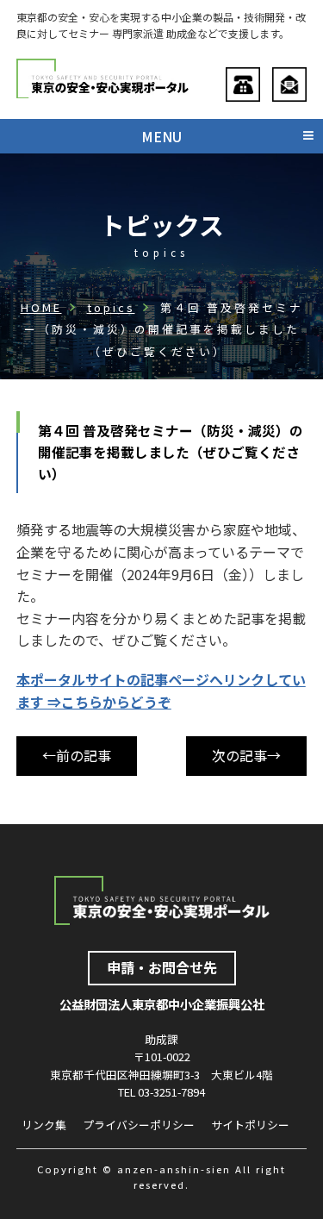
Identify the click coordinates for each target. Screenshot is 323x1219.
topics (111, 307)
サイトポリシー (250, 1124)
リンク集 (44, 1124)
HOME (41, 307)
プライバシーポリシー (139, 1124)
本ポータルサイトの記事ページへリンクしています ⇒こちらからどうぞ (161, 690)
